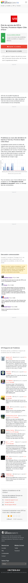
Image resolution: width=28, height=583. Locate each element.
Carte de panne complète (15, 51)
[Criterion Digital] (14, 570)
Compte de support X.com (11, 500)
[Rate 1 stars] (8, 516)
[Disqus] (14, 293)
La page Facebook (9, 502)
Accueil (2, 5)
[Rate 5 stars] (19, 516)
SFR (14, 5)
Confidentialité (5, 553)
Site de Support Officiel (10, 504)
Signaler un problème (15, 46)
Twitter (16, 548)
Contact (4, 556)
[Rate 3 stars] (14, 516)
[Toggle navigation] (26, 2)
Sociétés (8, 5)
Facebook (17, 550)
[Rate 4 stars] (16, 516)
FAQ (3, 550)
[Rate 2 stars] (11, 516)
